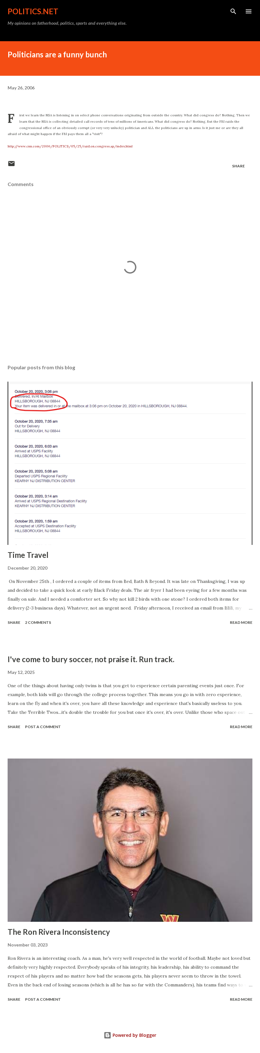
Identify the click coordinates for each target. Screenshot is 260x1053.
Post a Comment (43, 726)
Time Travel (28, 554)
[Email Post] (11, 166)
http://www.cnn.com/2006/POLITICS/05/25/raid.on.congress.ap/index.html (70, 146)
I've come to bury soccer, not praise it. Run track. (91, 659)
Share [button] (238, 166)
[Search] (233, 11)
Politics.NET (33, 11)
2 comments (38, 622)
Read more (241, 622)
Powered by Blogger (133, 1035)
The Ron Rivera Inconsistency (59, 931)
